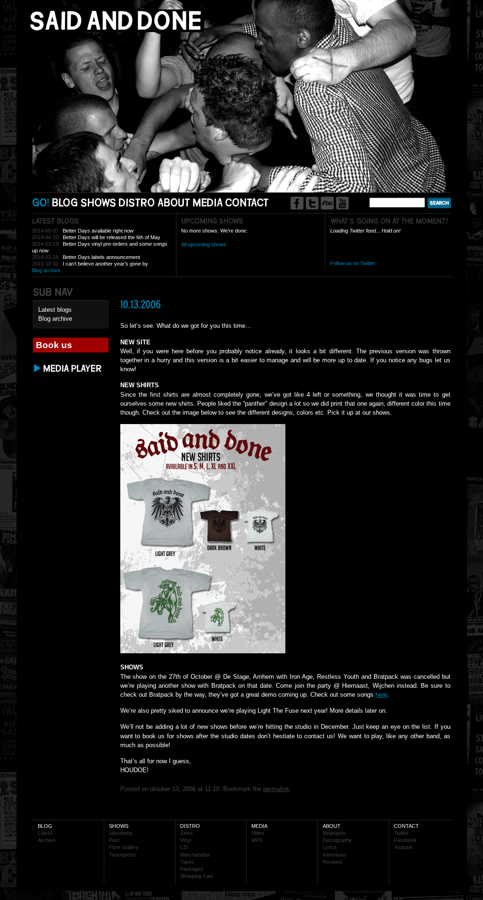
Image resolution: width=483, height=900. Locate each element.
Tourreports (122, 855)
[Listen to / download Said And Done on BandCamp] (327, 203)
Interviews (334, 855)
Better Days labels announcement (101, 257)
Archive (46, 840)
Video (257, 833)
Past (114, 840)
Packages (191, 869)
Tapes (187, 862)
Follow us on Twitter (352, 263)
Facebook (405, 840)
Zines (186, 833)
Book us (54, 345)
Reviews (332, 862)
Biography (334, 833)
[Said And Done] (113, 29)
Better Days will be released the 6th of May (111, 237)
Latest (45, 833)
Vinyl (185, 840)
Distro (190, 826)
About (332, 826)
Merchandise (195, 855)
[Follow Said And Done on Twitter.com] (312, 203)
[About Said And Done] (174, 202)
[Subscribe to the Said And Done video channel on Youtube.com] (342, 203)
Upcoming (120, 833)
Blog (45, 826)
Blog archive (46, 270)
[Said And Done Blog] (65, 202)
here (381, 694)
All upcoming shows (203, 244)
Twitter (401, 833)
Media (259, 826)
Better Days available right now (98, 230)
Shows (118, 826)
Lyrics (330, 847)
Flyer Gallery (124, 847)
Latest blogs (55, 309)
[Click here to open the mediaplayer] (68, 371)
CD (184, 847)
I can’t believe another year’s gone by (105, 264)
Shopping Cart (196, 876)
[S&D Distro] (137, 202)
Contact (406, 826)
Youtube (403, 847)
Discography (337, 840)
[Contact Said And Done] (247, 202)
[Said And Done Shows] (99, 202)
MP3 (256, 840)
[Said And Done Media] (207, 202)
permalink (276, 788)
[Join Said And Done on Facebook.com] (297, 203)
